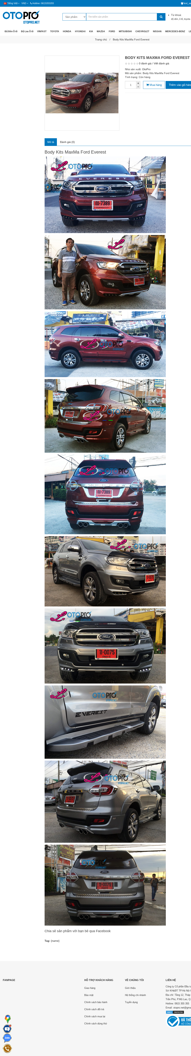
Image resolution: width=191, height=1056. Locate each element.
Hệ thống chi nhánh (135, 995)
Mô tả (50, 141)
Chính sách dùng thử (95, 1023)
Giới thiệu (130, 988)
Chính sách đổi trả (94, 1009)
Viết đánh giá (161, 63)
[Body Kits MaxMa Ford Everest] (82, 93)
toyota (187, 19)
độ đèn (174, 19)
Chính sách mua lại (94, 1016)
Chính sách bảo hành (95, 1002)
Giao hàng (89, 988)
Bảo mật (88, 995)
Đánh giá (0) (67, 141)
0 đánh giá (145, 63)
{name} (55, 940)
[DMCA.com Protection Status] (175, 1012)
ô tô (181, 19)
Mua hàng (155, 84)
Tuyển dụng (131, 1002)
